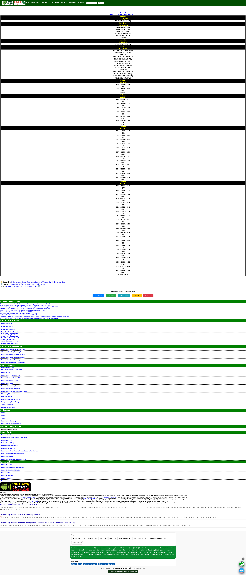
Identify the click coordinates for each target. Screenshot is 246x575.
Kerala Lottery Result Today (157, 538)
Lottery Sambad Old (7, 326)
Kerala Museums (6, 478)
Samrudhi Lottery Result (7, 335)
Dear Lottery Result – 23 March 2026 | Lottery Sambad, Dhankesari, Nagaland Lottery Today (37, 522)
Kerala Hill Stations (7, 475)
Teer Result (148, 295)
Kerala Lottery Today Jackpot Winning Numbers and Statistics (19, 451)
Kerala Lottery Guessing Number (11, 423)
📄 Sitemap (111, 564)
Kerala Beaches (5, 472)
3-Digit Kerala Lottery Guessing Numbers (13, 352)
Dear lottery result (133, 550)
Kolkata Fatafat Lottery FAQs (9, 445)
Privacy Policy (102, 564)
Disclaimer (86, 564)
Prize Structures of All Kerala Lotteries (12, 453)
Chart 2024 (103, 538)
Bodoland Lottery (6, 396)
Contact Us (93, 564)
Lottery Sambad (124, 295)
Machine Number (125, 538)
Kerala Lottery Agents (7, 456)
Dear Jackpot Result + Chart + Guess (12, 369)
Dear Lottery (111, 295)
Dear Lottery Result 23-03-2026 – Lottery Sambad (20, 514)
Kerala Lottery (98, 295)
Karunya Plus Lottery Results (9, 336)
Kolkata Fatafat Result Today (9, 343)
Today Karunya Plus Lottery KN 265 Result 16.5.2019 (28, 284)
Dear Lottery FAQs (6, 440)
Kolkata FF (137, 295)
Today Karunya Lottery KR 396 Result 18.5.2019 (21, 286)
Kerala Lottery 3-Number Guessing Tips (13, 362)
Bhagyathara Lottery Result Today (10, 332)
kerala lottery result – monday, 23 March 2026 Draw (21, 504)
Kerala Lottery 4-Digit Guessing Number (13, 357)
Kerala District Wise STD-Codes (10, 470)
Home (27, 2)
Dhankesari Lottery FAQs (8, 448)
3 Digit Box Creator (7, 404)
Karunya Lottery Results (7, 339)
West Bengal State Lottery (9, 394)
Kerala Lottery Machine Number (10, 388)
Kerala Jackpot (5, 372)
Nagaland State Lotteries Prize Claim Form (14, 437)
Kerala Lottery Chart (7, 383)
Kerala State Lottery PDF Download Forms (13, 459)
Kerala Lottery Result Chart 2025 (10, 375)
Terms (80, 564)
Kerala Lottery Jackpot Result (27, 497)
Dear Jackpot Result (89, 498)
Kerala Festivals (6, 481)
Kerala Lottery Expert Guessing (10, 360)
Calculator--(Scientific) (8, 407)
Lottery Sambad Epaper (8, 329)
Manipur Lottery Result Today (10, 402)
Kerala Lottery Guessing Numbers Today (13, 349)
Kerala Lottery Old (6, 323)
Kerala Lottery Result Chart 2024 (10, 377)
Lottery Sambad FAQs (7, 443)
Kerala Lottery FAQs (7, 435)
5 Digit (3, 418)
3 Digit (3, 413)
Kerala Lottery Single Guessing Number (13, 354)
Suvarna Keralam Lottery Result (9, 341)
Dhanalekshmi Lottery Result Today (11, 338)
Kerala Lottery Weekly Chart (9, 380)
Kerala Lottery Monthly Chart (9, 386)
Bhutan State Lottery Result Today (11, 399)
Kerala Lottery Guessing (8, 421)
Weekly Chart (92, 538)
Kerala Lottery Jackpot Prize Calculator (13, 467)
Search (101, 3)
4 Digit (3, 415)
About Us (74, 564)
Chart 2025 (112, 538)
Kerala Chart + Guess (7, 367)
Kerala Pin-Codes (6, 464)
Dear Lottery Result (140, 538)
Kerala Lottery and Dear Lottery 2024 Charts (14, 391)
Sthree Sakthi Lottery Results (9, 333)
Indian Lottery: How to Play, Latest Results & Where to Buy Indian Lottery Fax (38, 282)
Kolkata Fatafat (33, 501)
